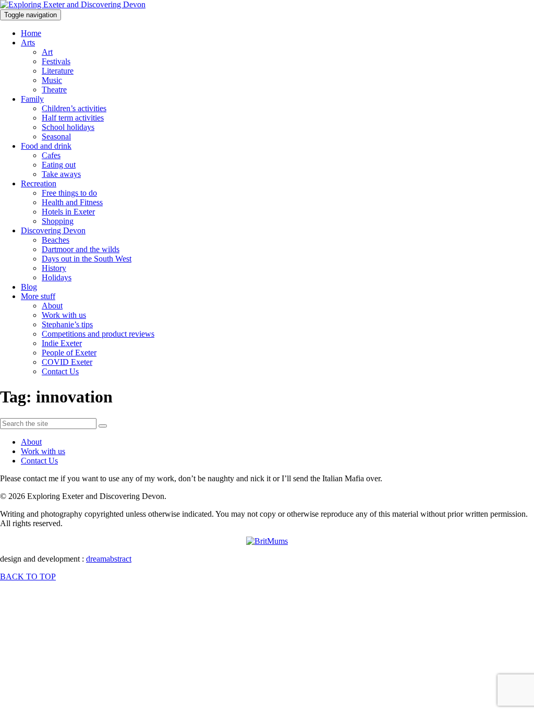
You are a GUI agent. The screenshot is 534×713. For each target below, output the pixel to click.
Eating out (59, 164)
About (52, 305)
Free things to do (69, 192)
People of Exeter (69, 352)
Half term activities (73, 117)
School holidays (68, 127)
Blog (29, 286)
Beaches (55, 239)
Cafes (51, 155)
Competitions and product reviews (98, 333)
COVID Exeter (67, 362)
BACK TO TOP (28, 576)
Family (32, 98)
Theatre (54, 89)
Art (47, 51)
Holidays (56, 277)
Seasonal (56, 136)
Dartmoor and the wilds (80, 249)
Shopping (58, 221)
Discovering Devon (53, 230)
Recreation (38, 183)
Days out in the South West (86, 258)
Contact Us (60, 371)
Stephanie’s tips (67, 324)
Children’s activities (74, 108)
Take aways (61, 174)
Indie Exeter (62, 343)
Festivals (56, 61)
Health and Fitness (72, 202)
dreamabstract (108, 558)
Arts (28, 42)
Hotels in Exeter (68, 211)
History (54, 268)
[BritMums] (267, 541)
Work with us (64, 315)
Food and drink (46, 145)
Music (52, 80)
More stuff (38, 296)
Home (31, 33)
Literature (58, 70)
